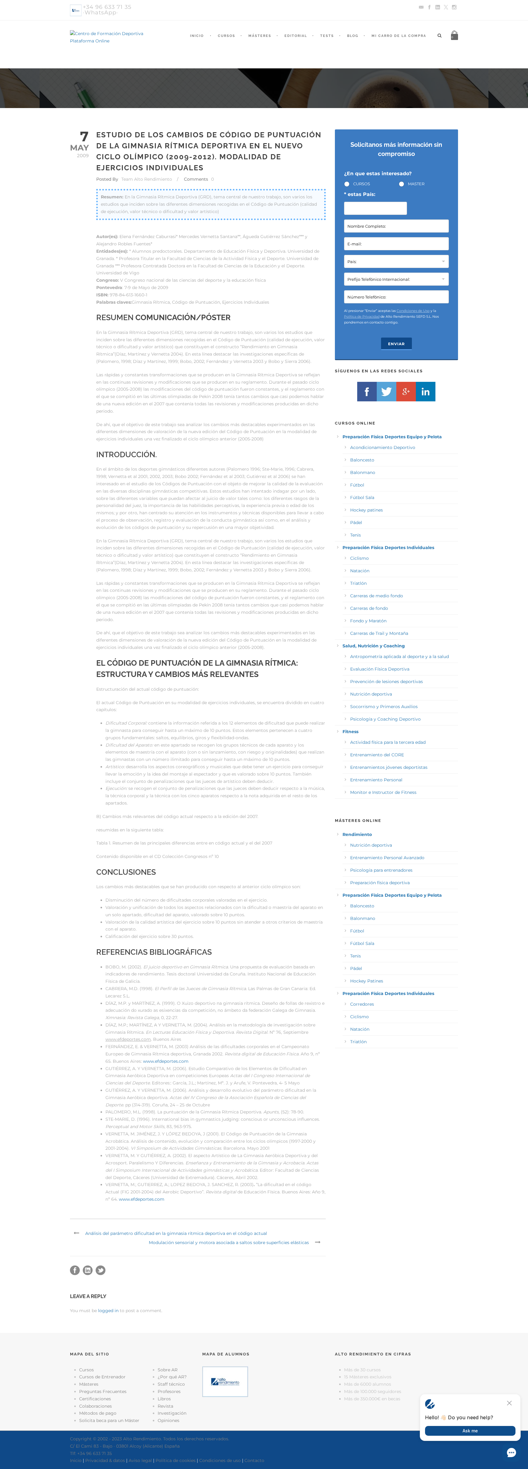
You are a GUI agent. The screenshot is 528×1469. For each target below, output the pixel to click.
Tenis (355, 535)
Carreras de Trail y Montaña (379, 633)
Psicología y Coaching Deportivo (385, 719)
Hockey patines (366, 510)
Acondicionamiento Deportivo (382, 447)
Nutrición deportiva (371, 694)
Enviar (396, 344)
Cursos (226, 36)
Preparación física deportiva (380, 882)
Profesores (169, 1391)
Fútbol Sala (362, 497)
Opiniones (168, 1420)
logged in (108, 1310)
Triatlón (358, 583)
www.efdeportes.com (166, 1061)
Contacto (254, 1460)
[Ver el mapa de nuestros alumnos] (225, 1381)
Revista (165, 1406)
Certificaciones (95, 1399)
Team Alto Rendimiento (146, 179)
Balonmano (362, 472)
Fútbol (357, 485)
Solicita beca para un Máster (109, 1420)
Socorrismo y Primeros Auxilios (384, 706)
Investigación (172, 1413)
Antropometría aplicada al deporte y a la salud (399, 656)
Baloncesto (362, 460)
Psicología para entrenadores (381, 870)
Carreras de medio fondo (376, 596)
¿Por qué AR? (172, 1377)
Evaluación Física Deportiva (379, 669)
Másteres (259, 36)
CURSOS (361, 183)
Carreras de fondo (369, 608)
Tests (327, 36)
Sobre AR (168, 1370)
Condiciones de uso (220, 1460)
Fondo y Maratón (368, 621)
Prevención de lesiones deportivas (386, 681)
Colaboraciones (95, 1406)
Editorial (295, 36)
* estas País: (359, 194)
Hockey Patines (366, 981)
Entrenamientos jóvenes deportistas (388, 767)
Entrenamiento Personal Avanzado (387, 857)
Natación (359, 570)
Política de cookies (176, 1460)
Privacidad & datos (105, 1460)
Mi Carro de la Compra (399, 36)
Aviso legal (140, 1460)
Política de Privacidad (362, 316)
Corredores (362, 1004)
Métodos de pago (97, 1413)
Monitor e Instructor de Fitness (383, 792)
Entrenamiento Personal (376, 780)
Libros (164, 1399)
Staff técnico (171, 1384)
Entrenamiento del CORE (377, 755)
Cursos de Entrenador (102, 1377)
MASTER (416, 183)
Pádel (356, 522)
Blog (352, 36)
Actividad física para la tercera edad (388, 742)
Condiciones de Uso (413, 311)
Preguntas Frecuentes (103, 1391)
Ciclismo (359, 558)
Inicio (197, 36)
